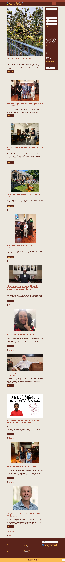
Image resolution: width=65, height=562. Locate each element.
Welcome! (8, 552)
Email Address (48, 16)
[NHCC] (15, 3)
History (47, 52)
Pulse (9, 118)
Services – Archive (48, 58)
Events (9, 304)
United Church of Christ (45, 547)
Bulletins (47, 47)
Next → (11, 535)
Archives (47, 66)
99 (9, 535)
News (54, 3)
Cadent (36, 560)
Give (57, 3)
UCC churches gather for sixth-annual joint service (25, 104)
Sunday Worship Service (27, 550)
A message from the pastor (16, 374)
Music (44, 3)
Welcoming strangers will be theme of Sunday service (23, 514)
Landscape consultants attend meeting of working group (25, 148)
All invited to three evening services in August (23, 194)
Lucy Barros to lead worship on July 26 (20, 334)
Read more (11, 72)
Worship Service (26, 543)
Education (49, 3)
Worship (39, 3)
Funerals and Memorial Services (11, 555)
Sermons (47, 57)
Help (46, 51)
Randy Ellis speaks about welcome (19, 245)
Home (7, 543)
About (35, 3)
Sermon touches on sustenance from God (21, 466)
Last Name (47, 22)
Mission (47, 53)
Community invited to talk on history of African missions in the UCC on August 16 (24, 421)
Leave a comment (11, 166)
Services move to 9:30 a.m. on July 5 (19, 58)
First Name (47, 19)
